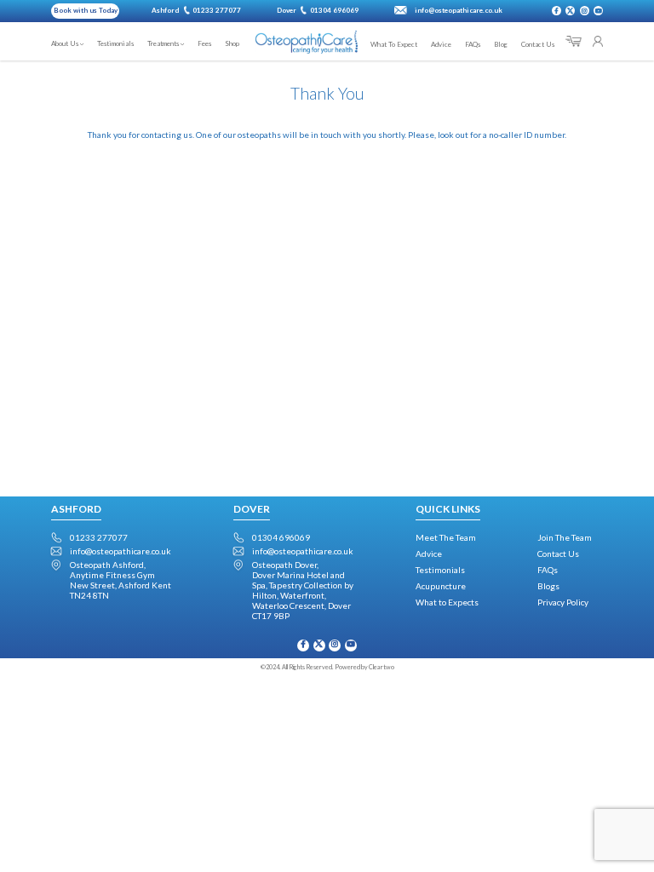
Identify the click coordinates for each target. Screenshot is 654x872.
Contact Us (558, 553)
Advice (429, 553)
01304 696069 (281, 537)
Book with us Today (86, 10)
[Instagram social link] (584, 10)
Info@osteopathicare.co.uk (120, 551)
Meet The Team (446, 537)
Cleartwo (381, 667)
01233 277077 (99, 537)
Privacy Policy (562, 602)
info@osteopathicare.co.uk (458, 10)
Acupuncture (441, 586)
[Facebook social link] (556, 10)
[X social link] (570, 10)
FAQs (547, 570)
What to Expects (447, 602)
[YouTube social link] (598, 10)
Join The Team (564, 537)
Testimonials (440, 570)
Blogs (548, 586)
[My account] (598, 41)
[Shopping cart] (573, 41)
